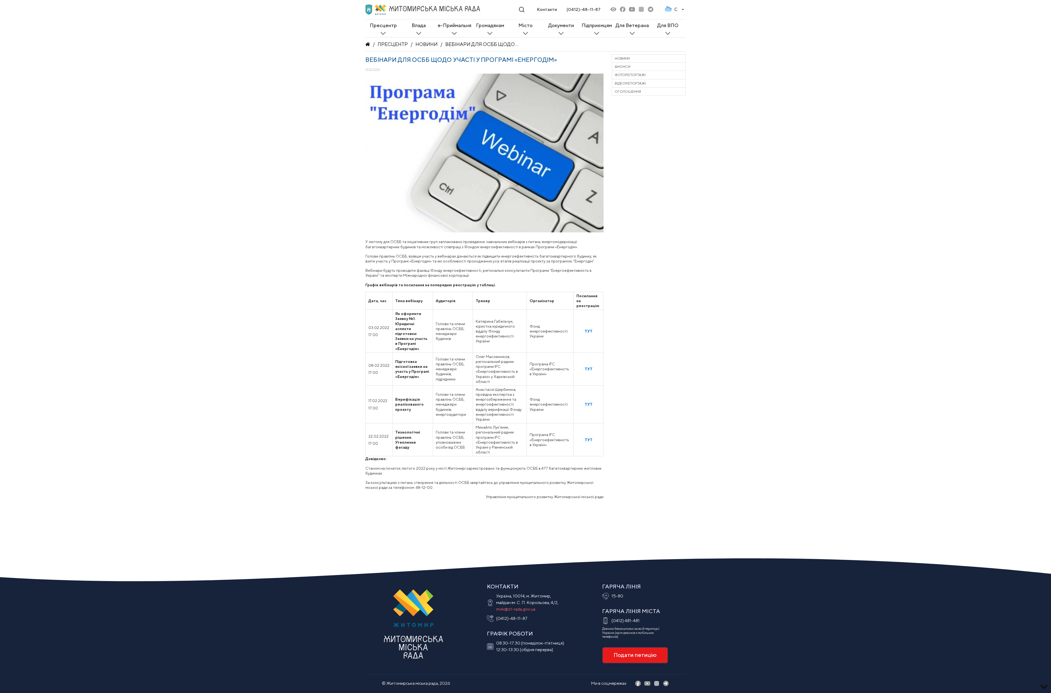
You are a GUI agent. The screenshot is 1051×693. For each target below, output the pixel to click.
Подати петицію (635, 655)
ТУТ (589, 369)
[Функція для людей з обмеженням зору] (613, 9)
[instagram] (641, 9)
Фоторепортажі (630, 75)
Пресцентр (393, 44)
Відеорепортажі (630, 83)
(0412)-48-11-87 (583, 9)
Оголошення (628, 91)
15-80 (617, 596)
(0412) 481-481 (625, 620)
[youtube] (632, 9)
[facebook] (622, 9)
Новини (426, 44)
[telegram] (650, 9)
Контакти (547, 9)
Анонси (622, 67)
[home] (367, 44)
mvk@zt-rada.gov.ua (515, 609)
